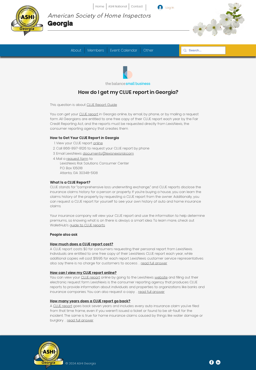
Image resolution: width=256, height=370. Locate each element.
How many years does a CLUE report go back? (90, 301)
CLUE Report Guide (102, 104)
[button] (76, 50)
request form (77, 158)
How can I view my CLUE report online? (83, 272)
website (161, 277)
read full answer (154, 263)
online (98, 143)
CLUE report (88, 114)
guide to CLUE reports (87, 225)
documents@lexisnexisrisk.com (108, 153)
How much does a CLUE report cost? (81, 244)
